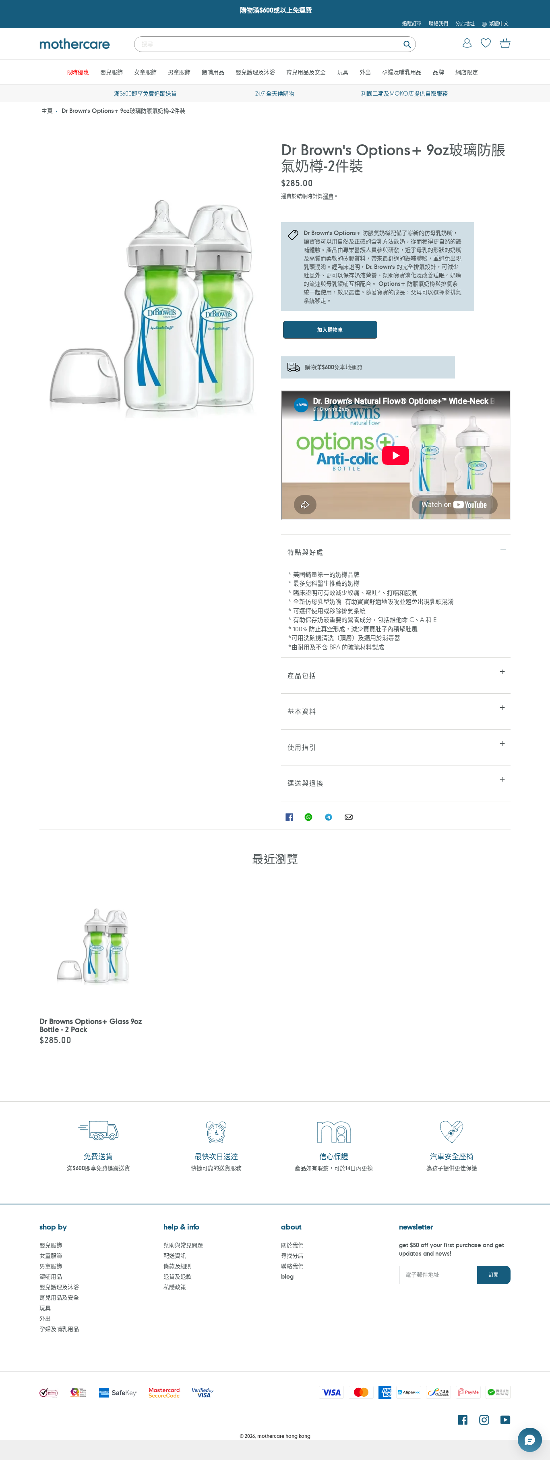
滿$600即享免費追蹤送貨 (98, 1168)
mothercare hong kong (283, 1436)
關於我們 (292, 1245)
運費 (328, 195)
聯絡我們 (292, 1266)
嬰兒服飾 (50, 1245)
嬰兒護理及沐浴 (59, 1287)
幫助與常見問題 (183, 1245)
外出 (45, 1318)
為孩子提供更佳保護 (451, 1168)
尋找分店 (292, 1255)
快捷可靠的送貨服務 (216, 1168)
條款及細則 (177, 1266)
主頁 (47, 110)
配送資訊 (174, 1255)
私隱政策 (174, 1287)
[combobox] (275, 44)
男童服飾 (50, 1266)
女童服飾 (50, 1255)
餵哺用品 (50, 1276)
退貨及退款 (177, 1276)
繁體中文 (499, 23)
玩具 (45, 1308)
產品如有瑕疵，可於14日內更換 (334, 1168)
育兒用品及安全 (59, 1297)
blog (287, 1276)
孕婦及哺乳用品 (59, 1329)
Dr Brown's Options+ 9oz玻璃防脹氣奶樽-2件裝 (123, 110)
